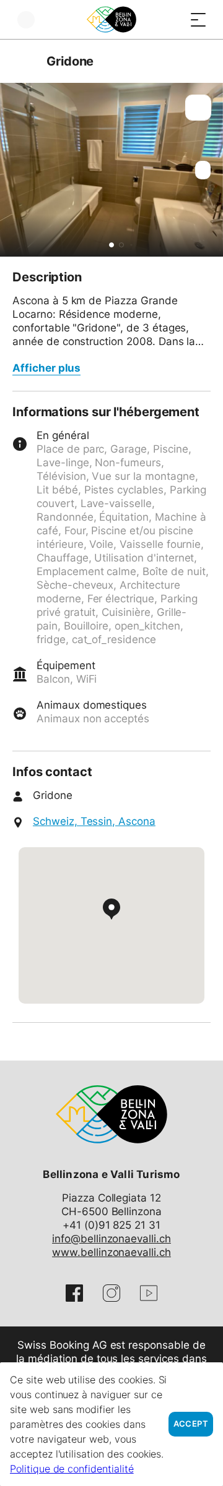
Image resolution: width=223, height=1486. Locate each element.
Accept (190, 1423)
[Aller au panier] (173, 19)
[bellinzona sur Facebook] (74, 1293)
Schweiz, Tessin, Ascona (94, 821)
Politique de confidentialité (72, 1469)
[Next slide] (210, 170)
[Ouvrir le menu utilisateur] (26, 19)
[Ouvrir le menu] (198, 19)
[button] (111, 244)
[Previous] (23, 61)
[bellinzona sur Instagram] (111, 1293)
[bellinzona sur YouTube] (148, 1293)
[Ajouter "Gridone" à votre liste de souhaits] (198, 107)
